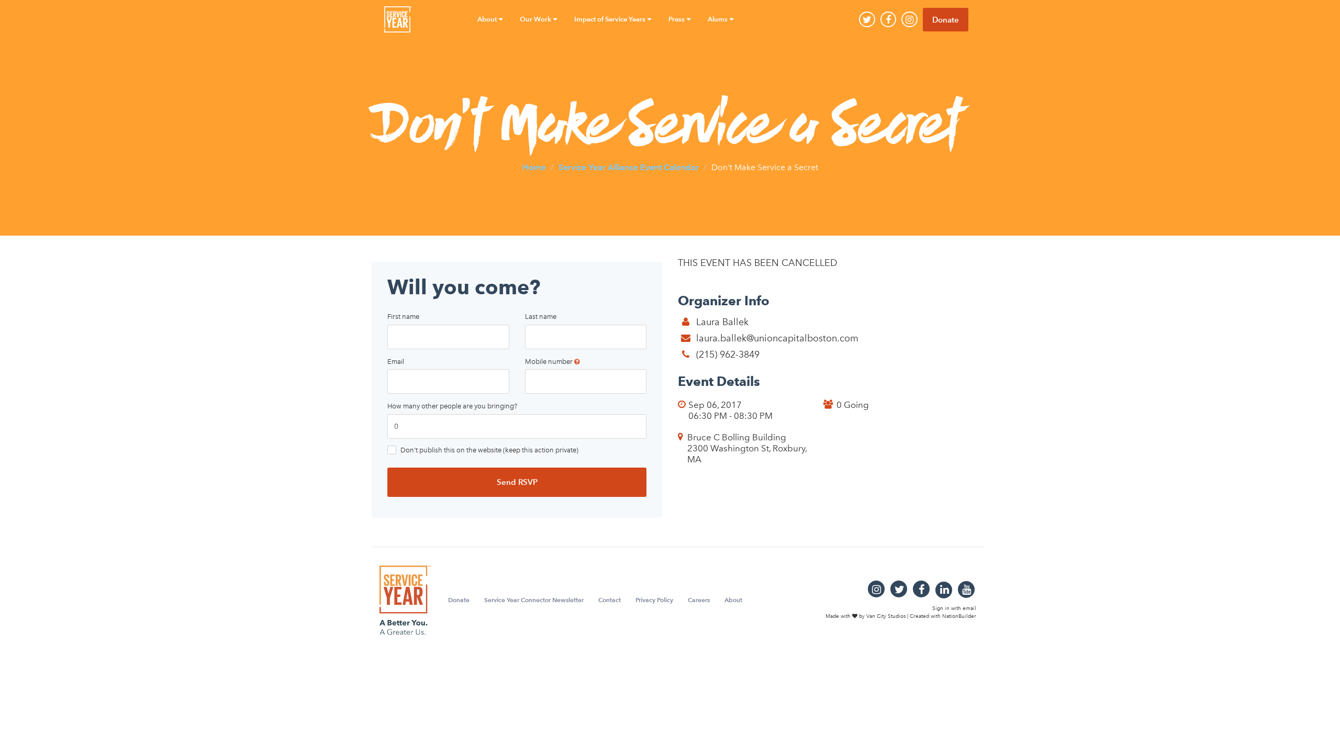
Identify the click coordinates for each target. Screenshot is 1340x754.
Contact (609, 600)
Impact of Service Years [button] (610, 19)
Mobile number (549, 361)
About (733, 600)
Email (395, 361)
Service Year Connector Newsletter (534, 600)
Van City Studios (886, 616)
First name (403, 316)
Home (534, 167)
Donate (945, 20)
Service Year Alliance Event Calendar (629, 167)
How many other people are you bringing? (452, 406)
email (969, 608)
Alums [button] (718, 19)
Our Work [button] (536, 19)
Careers (699, 600)
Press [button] (677, 19)
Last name (540, 316)
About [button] (487, 19)
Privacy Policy (654, 600)
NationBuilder (959, 616)
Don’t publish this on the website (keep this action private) (489, 450)
